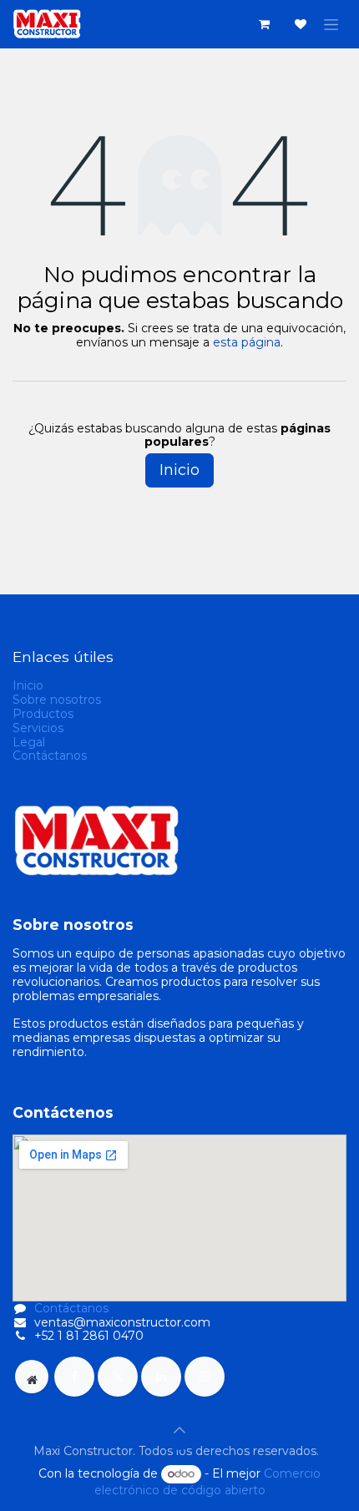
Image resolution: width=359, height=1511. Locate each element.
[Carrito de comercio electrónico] (264, 24)
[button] (179, 1430)
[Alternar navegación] (331, 24)
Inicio (179, 470)
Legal (29, 742)
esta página (247, 342)
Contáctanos (50, 755)
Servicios (38, 727)
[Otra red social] (31, 1376)
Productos (43, 713)
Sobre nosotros (57, 699)
